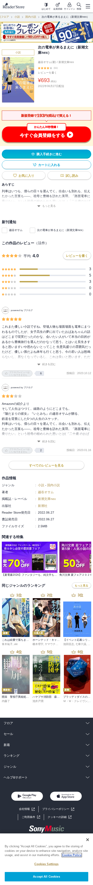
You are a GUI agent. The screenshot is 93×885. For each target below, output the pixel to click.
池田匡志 (68, 644)
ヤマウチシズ (53, 644)
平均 (27, 256)
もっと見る (49, 205)
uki (16, 644)
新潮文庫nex (66, 62)
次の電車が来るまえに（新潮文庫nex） (61, 230)
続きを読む (49, 364)
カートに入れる (49, 165)
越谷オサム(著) (47, 62)
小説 (17, 16)
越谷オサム (16, 230)
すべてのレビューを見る (46, 465)
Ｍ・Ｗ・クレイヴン (75, 701)
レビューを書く (47, 72)
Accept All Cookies (46, 876)
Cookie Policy (71, 855)
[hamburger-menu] (88, 6)
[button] (59, 817)
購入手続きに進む (49, 154)
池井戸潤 (38, 701)
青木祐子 (7, 644)
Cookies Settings (46, 864)
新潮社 (42, 506)
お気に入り (26, 175)
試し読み (72, 175)
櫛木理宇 (38, 644)
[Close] (88, 840)
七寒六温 (80, 644)
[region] (46, 859)
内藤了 (6, 701)
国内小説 (30, 16)
